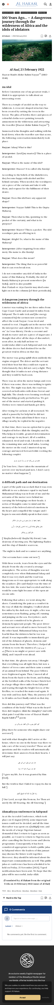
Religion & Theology (8, 12)
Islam (40, 891)
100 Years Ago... (42, 12)
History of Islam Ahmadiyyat (28, 12)
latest (8, 926)
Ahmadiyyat (33, 891)
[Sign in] (50, 4)
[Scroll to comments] (46, 36)
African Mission (16, 891)
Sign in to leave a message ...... (26, 918)
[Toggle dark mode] (8, 4)
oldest (18, 926)
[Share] (50, 36)
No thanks (45, 997)
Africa (9, 891)
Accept (23, 997)
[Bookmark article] (42, 36)
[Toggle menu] (3, 4)
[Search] (45, 4)
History (17, 12)
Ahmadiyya (25, 891)
